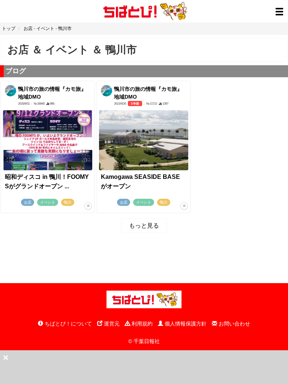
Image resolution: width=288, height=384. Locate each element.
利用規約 (141, 324)
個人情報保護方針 (185, 324)
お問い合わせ (233, 324)
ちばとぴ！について (67, 324)
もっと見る (144, 225)
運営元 (111, 324)
